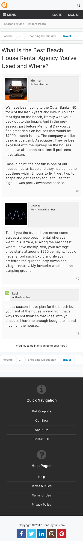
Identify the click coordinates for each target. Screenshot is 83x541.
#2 (77, 278)
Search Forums (14, 23)
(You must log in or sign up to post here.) (41, 345)
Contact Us (41, 439)
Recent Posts (37, 23)
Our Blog (41, 420)
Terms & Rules (41, 486)
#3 (77, 333)
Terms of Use (41, 495)
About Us (41, 430)
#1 (77, 191)
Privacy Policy (41, 504)
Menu (11, 15)
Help (41, 477)
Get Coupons (41, 411)
